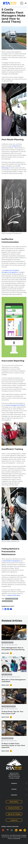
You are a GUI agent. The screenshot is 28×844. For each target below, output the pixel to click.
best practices (7, 601)
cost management (11, 598)
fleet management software (16, 405)
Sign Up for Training (14, 814)
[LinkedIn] (5, 609)
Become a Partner (14, 808)
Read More (5, 653)
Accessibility (16, 838)
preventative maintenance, (11, 561)
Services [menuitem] (14, 789)
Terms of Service (7, 837)
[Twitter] (3, 609)
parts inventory (7, 642)
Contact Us (13, 820)
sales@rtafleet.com (14, 775)
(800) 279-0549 (14, 773)
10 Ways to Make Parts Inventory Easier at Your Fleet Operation (13, 745)
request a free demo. (13, 595)
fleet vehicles (6, 674)
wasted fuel (15, 146)
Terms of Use (17, 837)
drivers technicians (8, 706)
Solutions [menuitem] (14, 783)
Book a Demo (14, 801)
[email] (11, 609)
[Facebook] (8, 609)
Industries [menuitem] (14, 794)
